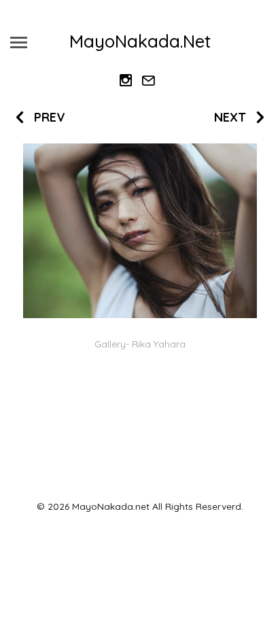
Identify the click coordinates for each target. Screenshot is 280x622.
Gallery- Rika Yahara (140, 344)
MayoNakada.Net (140, 41)
